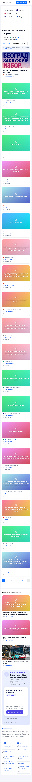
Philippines (22, 17)
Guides (4, 743)
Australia (22, 10)
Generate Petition (15, 712)
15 (3, 584)
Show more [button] (7, 20)
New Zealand (11, 17)
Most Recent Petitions (19, 43)
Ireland (18, 13)
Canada (9, 13)
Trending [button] (6, 43)
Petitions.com (6, 2)
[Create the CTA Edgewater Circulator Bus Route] (16, 656)
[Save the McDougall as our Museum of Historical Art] (16, 631)
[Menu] (29, 2)
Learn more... (10, 48)
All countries (11, 10)
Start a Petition (21, 2)
